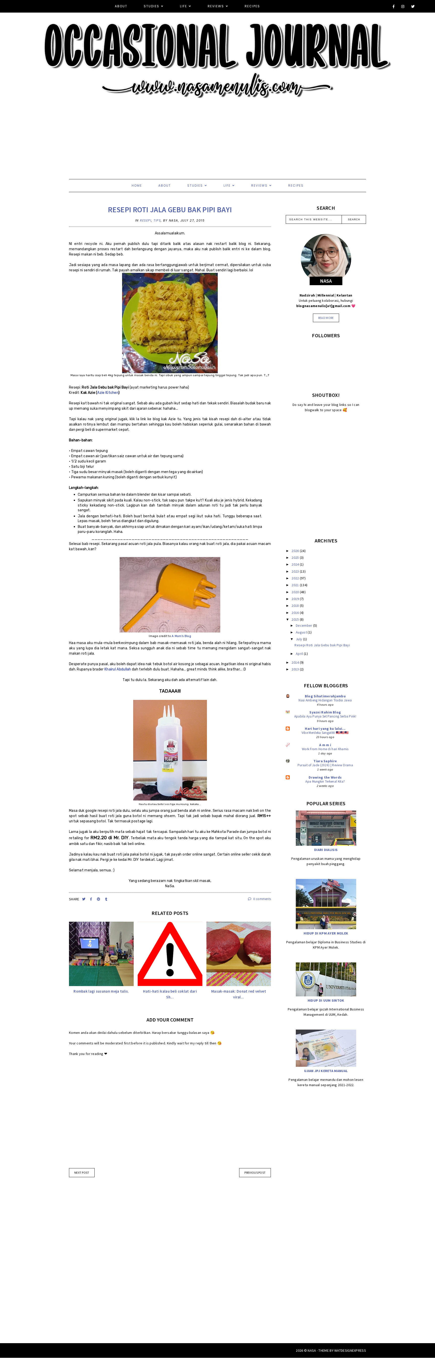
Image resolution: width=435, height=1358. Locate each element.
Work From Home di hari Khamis (325, 749)
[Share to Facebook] (91, 899)
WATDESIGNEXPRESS (350, 1350)
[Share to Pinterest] (99, 899)
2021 (296, 585)
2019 (296, 599)
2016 (296, 612)
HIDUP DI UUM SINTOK (326, 1000)
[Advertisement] (151, 134)
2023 (296, 571)
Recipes (252, 6)
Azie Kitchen (107, 393)
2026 (296, 550)
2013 (296, 669)
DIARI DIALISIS (326, 849)
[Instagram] (403, 6)
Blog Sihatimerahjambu (325, 696)
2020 (296, 592)
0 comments (261, 899)
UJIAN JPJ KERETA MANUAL (326, 1071)
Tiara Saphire (325, 761)
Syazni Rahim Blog (325, 712)
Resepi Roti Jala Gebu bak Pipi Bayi (170, 209)
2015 (296, 619)
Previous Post (255, 1172)
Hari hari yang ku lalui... (325, 728)
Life (183, 6)
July (299, 639)
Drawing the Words (325, 777)
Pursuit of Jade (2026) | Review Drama (325, 765)
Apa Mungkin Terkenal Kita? (325, 781)
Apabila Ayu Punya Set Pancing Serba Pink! (325, 716)
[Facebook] (394, 6)
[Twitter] (413, 6)
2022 (296, 578)
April (300, 653)
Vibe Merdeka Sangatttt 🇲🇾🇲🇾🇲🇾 (325, 733)
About (121, 6)
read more (326, 318)
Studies (151, 6)
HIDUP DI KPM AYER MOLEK (326, 933)
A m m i (325, 745)
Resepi (145, 220)
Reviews (216, 6)
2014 (296, 662)
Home (137, 185)
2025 (296, 557)
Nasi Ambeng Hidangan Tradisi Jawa (325, 700)
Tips (157, 220)
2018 (296, 605)
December (304, 625)
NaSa (312, 1350)
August (302, 632)
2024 (296, 564)
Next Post (81, 1172)
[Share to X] (84, 899)
